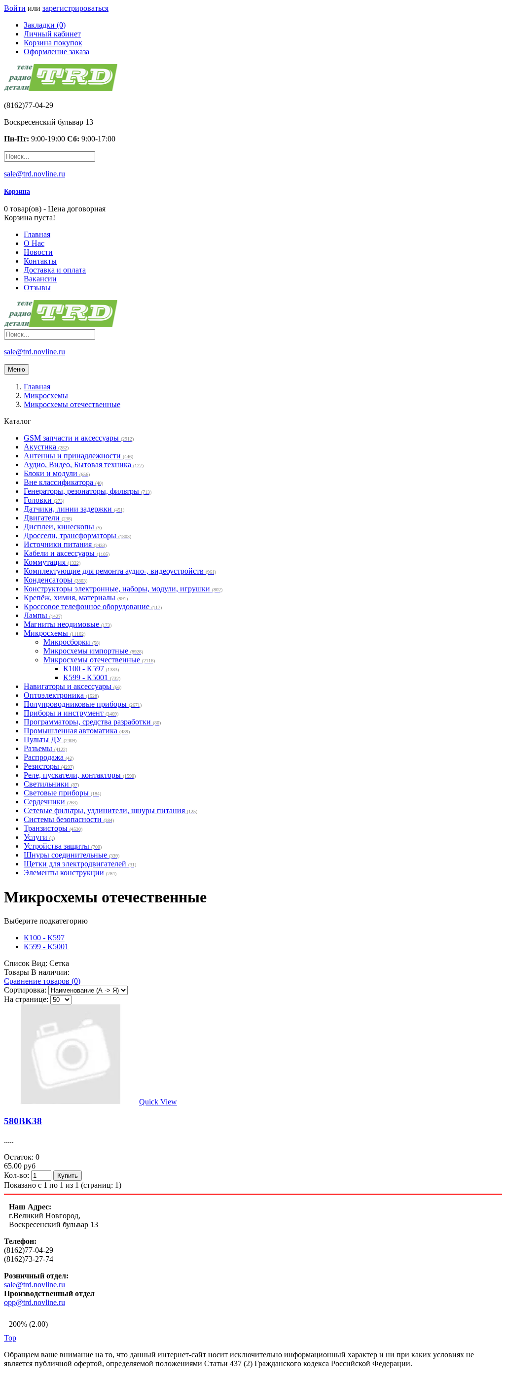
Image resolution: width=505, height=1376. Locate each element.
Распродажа (48, 757)
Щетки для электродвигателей (80, 864)
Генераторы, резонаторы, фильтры (87, 491)
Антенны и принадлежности (78, 455)
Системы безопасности (69, 819)
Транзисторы (53, 828)
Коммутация (52, 562)
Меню (16, 369)
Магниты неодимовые (67, 624)
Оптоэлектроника (61, 695)
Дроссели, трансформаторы (77, 535)
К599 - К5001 (91, 677)
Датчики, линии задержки (74, 509)
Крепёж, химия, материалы (76, 597)
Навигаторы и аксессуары (72, 686)
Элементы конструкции (70, 872)
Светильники (51, 784)
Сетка (59, 963)
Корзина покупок (53, 42)
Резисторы (49, 766)
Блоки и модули (57, 473)
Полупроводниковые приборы (83, 704)
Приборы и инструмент (71, 713)
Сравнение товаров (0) (42, 981)
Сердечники (50, 801)
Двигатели (48, 518)
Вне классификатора (63, 482)
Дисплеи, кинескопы (63, 526)
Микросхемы (54, 633)
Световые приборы (62, 793)
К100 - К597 (91, 668)
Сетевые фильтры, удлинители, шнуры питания (110, 810)
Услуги (39, 837)
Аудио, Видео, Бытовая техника (84, 464)
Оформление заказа (56, 51)
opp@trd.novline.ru (34, 1302)
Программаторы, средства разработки (92, 722)
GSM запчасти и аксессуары (79, 438)
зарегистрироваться (75, 8)
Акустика (46, 447)
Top (10, 1338)
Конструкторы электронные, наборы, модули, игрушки (123, 589)
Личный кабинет (52, 34)
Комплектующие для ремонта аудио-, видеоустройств (120, 571)
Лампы (43, 615)
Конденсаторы (55, 580)
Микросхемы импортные (93, 651)
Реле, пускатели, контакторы (80, 775)
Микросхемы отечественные (99, 659)
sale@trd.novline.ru (34, 174)
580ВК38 (23, 1121)
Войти (15, 8)
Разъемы (45, 748)
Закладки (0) (45, 25)
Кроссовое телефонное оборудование (93, 606)
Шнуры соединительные (71, 855)
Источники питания (65, 544)
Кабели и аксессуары (66, 553)
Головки (44, 500)
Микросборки (71, 642)
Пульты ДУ (50, 739)
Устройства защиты (63, 846)
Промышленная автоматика (77, 730)
